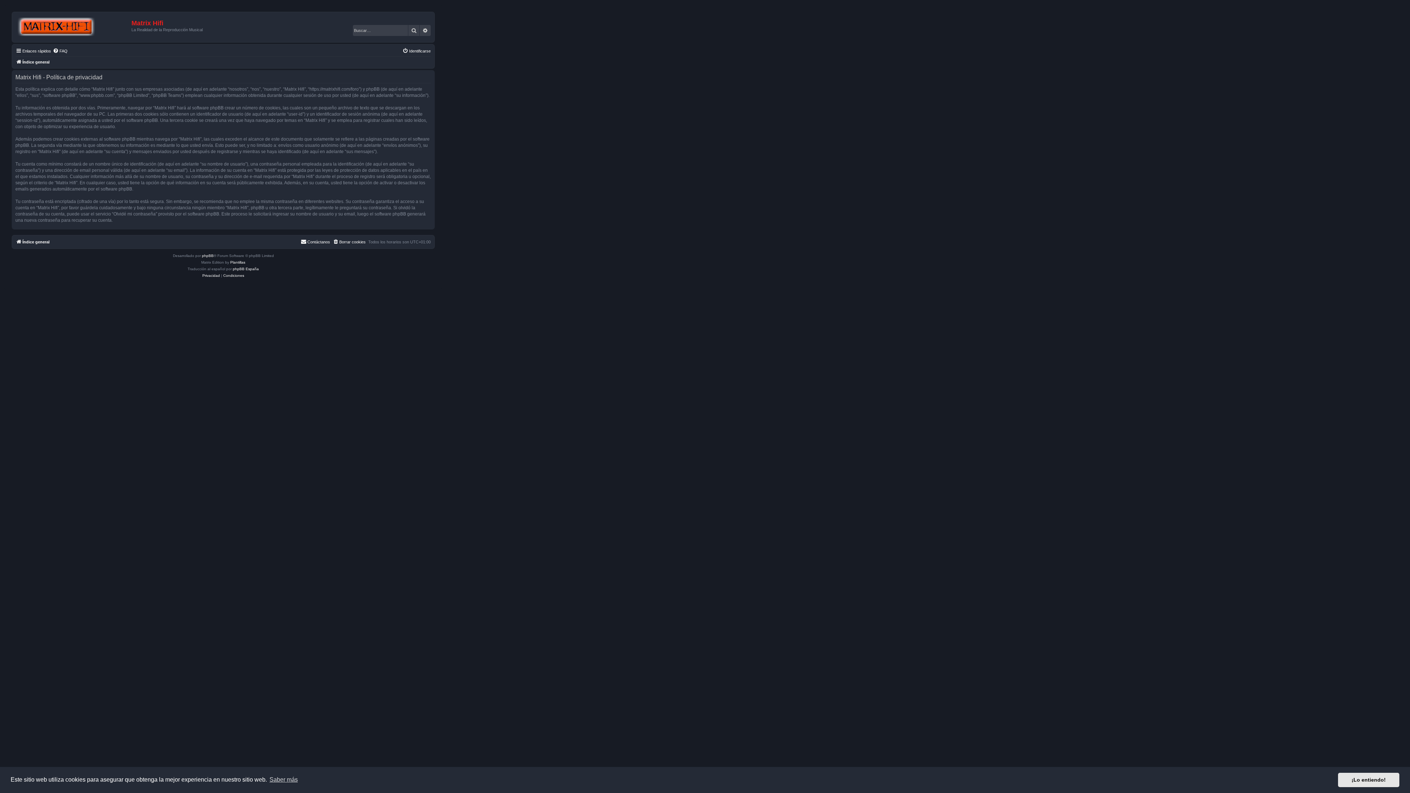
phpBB (208, 256)
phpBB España (246, 269)
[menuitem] (60, 51)
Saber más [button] (284, 779)
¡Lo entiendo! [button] (1369, 780)
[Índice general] (72, 27)
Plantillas (237, 262)
